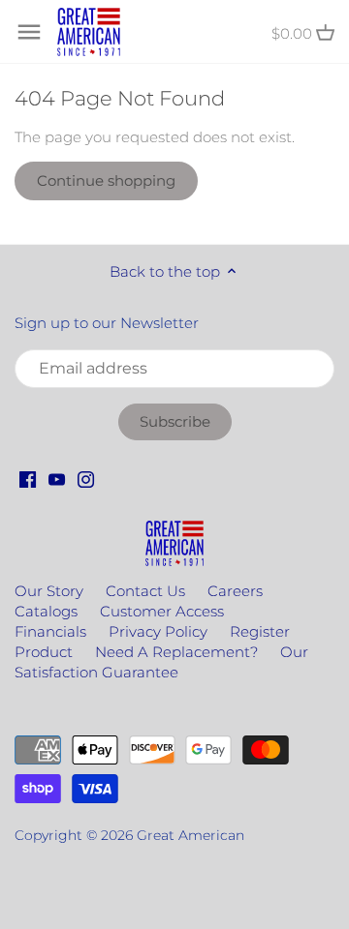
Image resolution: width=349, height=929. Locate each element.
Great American (190, 835)
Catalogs (46, 611)
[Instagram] (86, 478)
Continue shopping (106, 180)
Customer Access (162, 611)
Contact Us (145, 591)
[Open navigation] (29, 31)
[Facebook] (27, 478)
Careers (235, 591)
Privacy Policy (158, 631)
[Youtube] (56, 478)
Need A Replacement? (176, 652)
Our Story (49, 591)
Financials (50, 631)
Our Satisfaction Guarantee (161, 662)
